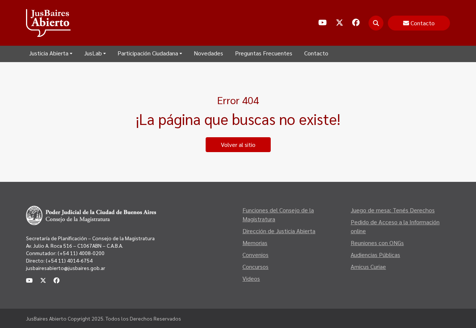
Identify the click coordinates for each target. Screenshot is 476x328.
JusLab (93, 53)
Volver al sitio (238, 144)
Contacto (316, 53)
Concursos (255, 266)
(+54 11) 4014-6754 (69, 260)
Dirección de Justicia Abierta (278, 231)
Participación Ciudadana (148, 53)
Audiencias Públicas (375, 254)
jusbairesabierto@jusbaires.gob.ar (65, 267)
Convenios (255, 254)
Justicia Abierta (48, 53)
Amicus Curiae (368, 266)
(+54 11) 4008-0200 (80, 253)
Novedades (208, 53)
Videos (251, 278)
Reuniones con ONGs (377, 243)
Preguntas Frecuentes (263, 53)
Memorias (254, 243)
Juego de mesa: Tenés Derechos (393, 210)
